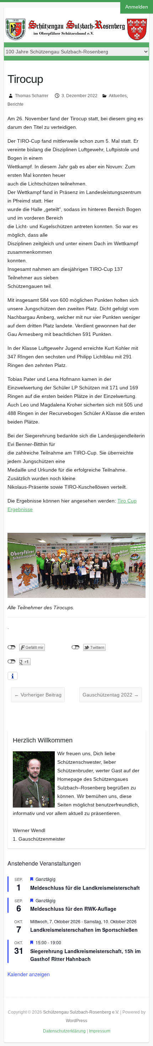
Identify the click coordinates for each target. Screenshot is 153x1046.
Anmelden (136, 7)
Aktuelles (118, 95)
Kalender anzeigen (28, 974)
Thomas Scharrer (31, 95)
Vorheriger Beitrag (38, 695)
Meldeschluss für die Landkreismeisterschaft (85, 887)
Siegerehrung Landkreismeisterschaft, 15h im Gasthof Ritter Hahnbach (85, 955)
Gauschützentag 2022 (111, 695)
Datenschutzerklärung (64, 1031)
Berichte (15, 104)
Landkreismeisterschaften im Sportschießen (84, 929)
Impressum (99, 1031)
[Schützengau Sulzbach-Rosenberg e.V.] (76, 20)
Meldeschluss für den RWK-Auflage (73, 908)
